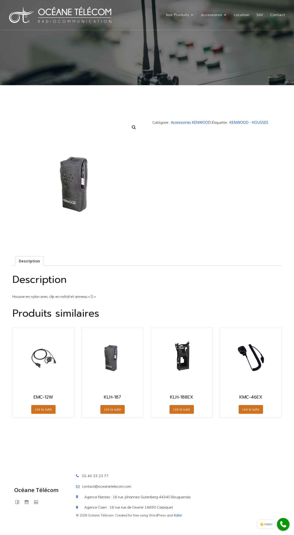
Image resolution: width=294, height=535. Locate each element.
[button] (134, 127)
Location (241, 15)
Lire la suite (43, 409)
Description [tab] (29, 261)
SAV (259, 15)
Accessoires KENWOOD (191, 122)
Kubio (178, 515)
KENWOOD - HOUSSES (248, 122)
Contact (277, 15)
